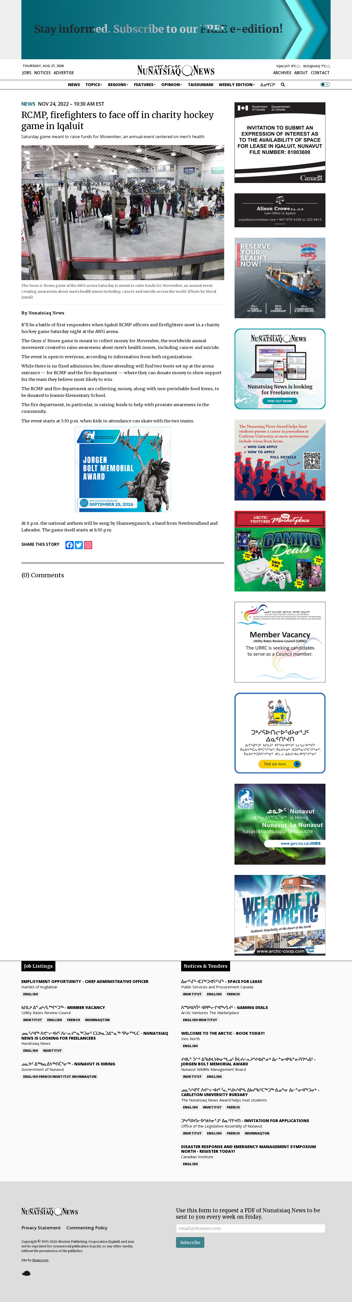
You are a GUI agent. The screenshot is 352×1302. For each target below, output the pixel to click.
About (301, 72)
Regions (117, 84)
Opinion (170, 84)
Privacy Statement (41, 1227)
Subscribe (190, 1242)
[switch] (325, 84)
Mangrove (40, 1260)
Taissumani (200, 84)
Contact (320, 72)
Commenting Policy (86, 1227)
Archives (282, 72)
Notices (42, 72)
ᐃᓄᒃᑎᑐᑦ (268, 84)
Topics (92, 84)
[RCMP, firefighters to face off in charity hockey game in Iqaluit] (122, 212)
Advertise (64, 72)
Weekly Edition (236, 84)
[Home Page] (176, 70)
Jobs (26, 72)
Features (143, 84)
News (74, 84)
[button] (26, 1273)
